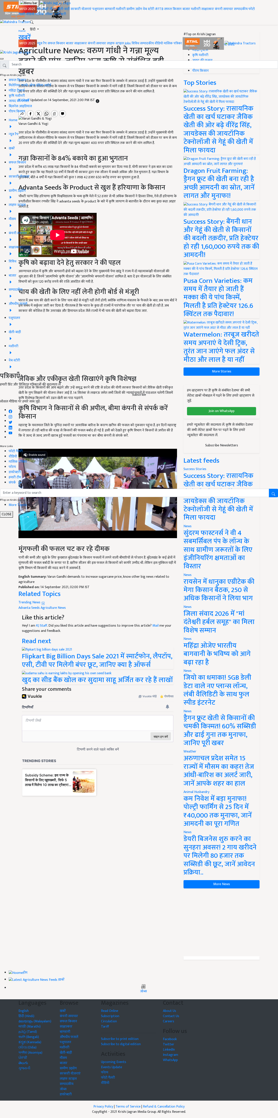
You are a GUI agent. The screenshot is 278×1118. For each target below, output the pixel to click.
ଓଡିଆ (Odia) (27, 1047)
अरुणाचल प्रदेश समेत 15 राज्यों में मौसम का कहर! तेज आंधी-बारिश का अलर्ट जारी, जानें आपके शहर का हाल (219, 771)
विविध (135, 43)
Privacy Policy (103, 1107)
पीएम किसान (17, 111)
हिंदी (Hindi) (26, 1016)
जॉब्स (143, 991)
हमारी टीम (15, 477)
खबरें (63, 1011)
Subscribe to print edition (120, 1039)
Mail (155, 626)
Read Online (109, 1011)
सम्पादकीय (241, 9)
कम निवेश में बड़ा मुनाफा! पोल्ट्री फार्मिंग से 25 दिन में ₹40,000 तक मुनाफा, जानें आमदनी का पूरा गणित (218, 811)
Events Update (111, 1067)
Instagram (170, 1055)
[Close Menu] (1, 58)
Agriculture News (53, 608)
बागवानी (110, 9)
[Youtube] (10, 432)
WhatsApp (170, 1060)
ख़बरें (45, 9)
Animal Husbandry (196, 792)
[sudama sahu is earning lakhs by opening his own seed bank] (66, 673)
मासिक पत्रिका (44, 14)
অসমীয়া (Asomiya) (30, 1053)
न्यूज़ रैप (42, 43)
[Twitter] (10, 421)
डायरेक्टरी (60, 14)
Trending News (29, 602)
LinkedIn (169, 1050)
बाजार (186, 9)
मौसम (53, 9)
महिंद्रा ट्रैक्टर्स (17, 90)
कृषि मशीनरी (17, 96)
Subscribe (139, 395)
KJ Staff (41, 626)
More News (221, 884)
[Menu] (28, 3)
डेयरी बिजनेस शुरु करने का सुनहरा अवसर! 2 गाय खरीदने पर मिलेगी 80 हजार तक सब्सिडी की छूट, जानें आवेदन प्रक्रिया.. (220, 855)
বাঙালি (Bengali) (28, 1037)
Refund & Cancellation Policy (164, 1107)
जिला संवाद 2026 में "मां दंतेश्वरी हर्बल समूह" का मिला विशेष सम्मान (219, 622)
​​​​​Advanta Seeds (29, 608)
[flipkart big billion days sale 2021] (47, 649)
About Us (169, 1011)
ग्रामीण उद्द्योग (68, 1068)
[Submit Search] (273, 493)
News (188, 526)
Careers (168, 1021)
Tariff (105, 1027)
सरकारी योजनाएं (81, 9)
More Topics (18, 505)
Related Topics (39, 594)
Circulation (109, 1021)
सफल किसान (173, 9)
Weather (190, 751)
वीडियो (30, 14)
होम (39, 9)
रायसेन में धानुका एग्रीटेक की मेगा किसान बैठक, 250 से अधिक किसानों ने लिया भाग (219, 590)
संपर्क (12, 483)
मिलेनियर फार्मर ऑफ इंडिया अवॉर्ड (30, 85)
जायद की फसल (19, 101)
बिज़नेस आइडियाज (20, 106)
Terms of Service (128, 1107)
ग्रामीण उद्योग (134, 9)
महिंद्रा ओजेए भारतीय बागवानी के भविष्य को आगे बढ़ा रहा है (217, 654)
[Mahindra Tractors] (240, 43)
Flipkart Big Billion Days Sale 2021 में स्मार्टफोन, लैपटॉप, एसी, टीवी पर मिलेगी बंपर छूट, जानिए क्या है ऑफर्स (97, 660)
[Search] (31, 21)
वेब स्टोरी (148, 9)
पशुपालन (98, 9)
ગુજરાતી (24, 1068)
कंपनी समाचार (224, 9)
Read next (36, 641)
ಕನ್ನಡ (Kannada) (29, 1042)
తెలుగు (23, 1063)
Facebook (170, 1039)
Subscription (110, 1016)
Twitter (168, 1044)
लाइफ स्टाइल (115, 43)
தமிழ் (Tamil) (27, 1032)
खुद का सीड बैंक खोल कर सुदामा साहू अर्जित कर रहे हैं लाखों (97, 680)
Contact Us (171, 1016)
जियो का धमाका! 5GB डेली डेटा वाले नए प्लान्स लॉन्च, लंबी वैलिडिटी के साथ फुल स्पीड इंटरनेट (217, 690)
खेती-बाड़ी (64, 9)
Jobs (128, 43)
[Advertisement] (222, 922)
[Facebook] (10, 410)
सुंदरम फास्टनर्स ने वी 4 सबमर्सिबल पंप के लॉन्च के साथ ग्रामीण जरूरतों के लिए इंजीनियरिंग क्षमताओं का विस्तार (218, 549)
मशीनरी (121, 9)
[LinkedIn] (10, 426)
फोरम (12, 467)
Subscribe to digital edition (121, 1044)
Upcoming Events (113, 1062)
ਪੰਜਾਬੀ (22, 1058)
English (23, 1011)
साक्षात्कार (207, 9)
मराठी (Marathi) (29, 1027)
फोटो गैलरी (16, 451)
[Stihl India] (204, 43)
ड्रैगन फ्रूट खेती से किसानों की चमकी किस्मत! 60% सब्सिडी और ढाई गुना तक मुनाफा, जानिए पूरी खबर (220, 730)
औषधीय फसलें (69, 1037)
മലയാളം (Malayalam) (34, 1021)
